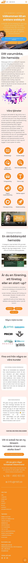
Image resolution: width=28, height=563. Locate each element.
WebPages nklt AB (6, 545)
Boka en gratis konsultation (14, 454)
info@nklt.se (15, 482)
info (7, 152)
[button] (2, 259)
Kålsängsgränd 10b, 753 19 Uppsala (11, 547)
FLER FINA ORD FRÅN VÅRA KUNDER (16, 431)
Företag (18, 308)
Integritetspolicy (6, 509)
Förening (9, 308)
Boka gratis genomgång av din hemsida (14, 39)
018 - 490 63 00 (10, 2)
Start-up (14, 312)
